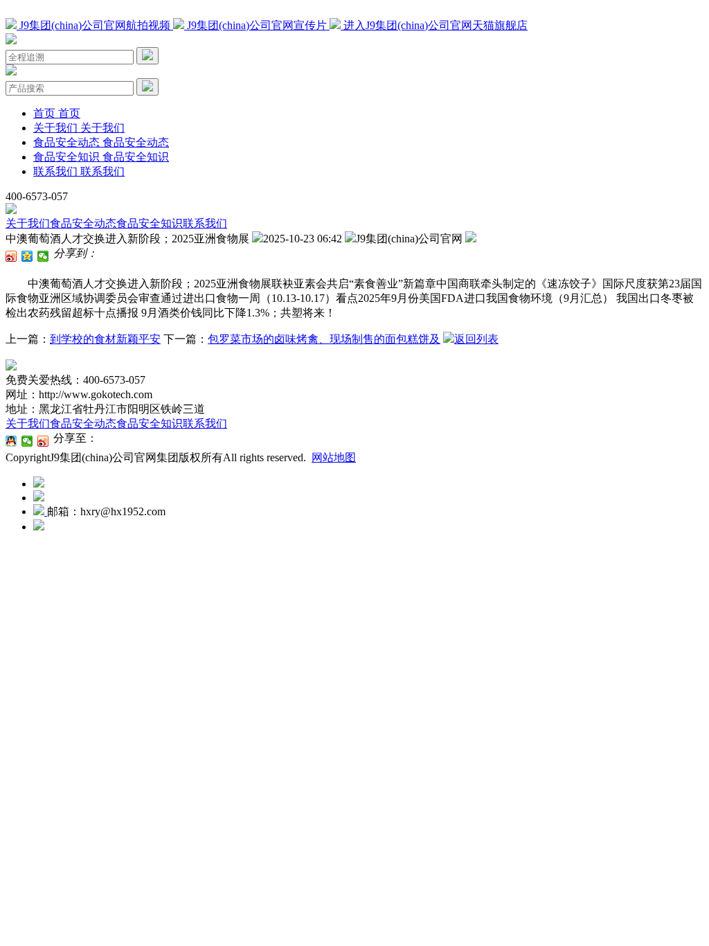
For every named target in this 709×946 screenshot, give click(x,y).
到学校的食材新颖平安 (105, 339)
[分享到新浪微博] (11, 256)
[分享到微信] (43, 256)
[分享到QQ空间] (27, 256)
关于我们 (28, 223)
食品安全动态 (83, 223)
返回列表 (476, 339)
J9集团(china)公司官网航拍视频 (95, 25)
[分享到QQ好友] (11, 441)
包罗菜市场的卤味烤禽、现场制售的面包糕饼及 (324, 339)
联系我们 (205, 223)
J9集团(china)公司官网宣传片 (257, 25)
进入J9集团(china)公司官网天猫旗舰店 (434, 25)
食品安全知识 (149, 223)
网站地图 (334, 457)
